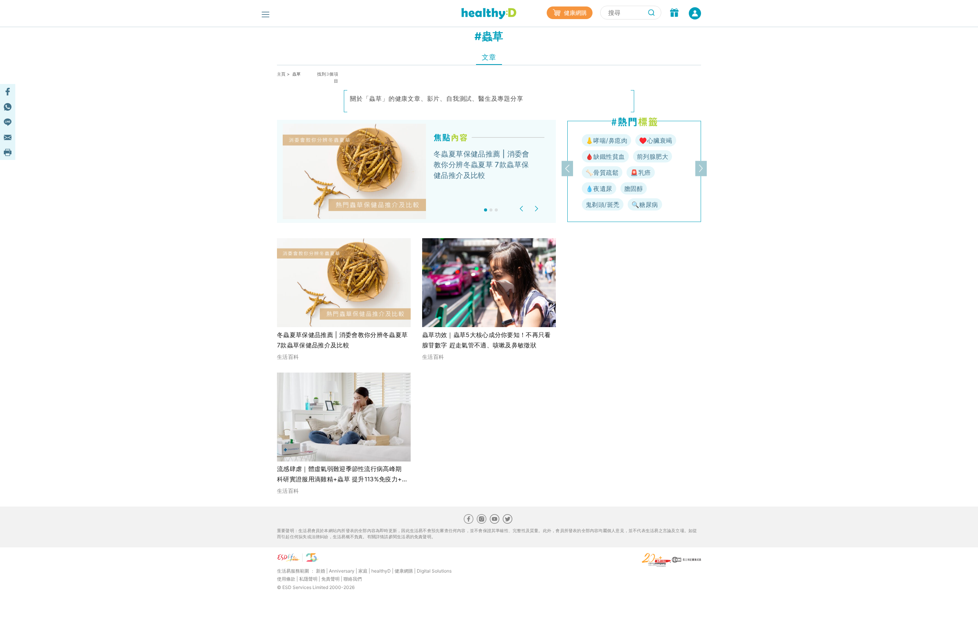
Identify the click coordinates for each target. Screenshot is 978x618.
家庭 (363, 571)
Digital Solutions (434, 571)
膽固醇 (633, 188)
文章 (489, 57)
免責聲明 (330, 579)
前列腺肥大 (652, 156)
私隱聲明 (308, 579)
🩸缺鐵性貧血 (605, 156)
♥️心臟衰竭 (655, 140)
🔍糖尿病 (644, 204)
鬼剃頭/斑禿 (603, 204)
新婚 (320, 571)
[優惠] (674, 13)
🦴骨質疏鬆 (602, 172)
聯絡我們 (352, 579)
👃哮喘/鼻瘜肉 (606, 140)
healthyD (381, 571)
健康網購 (574, 12)
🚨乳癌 (640, 172)
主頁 (281, 74)
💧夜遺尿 (599, 188)
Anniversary (342, 571)
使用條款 (286, 579)
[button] (522, 208)
